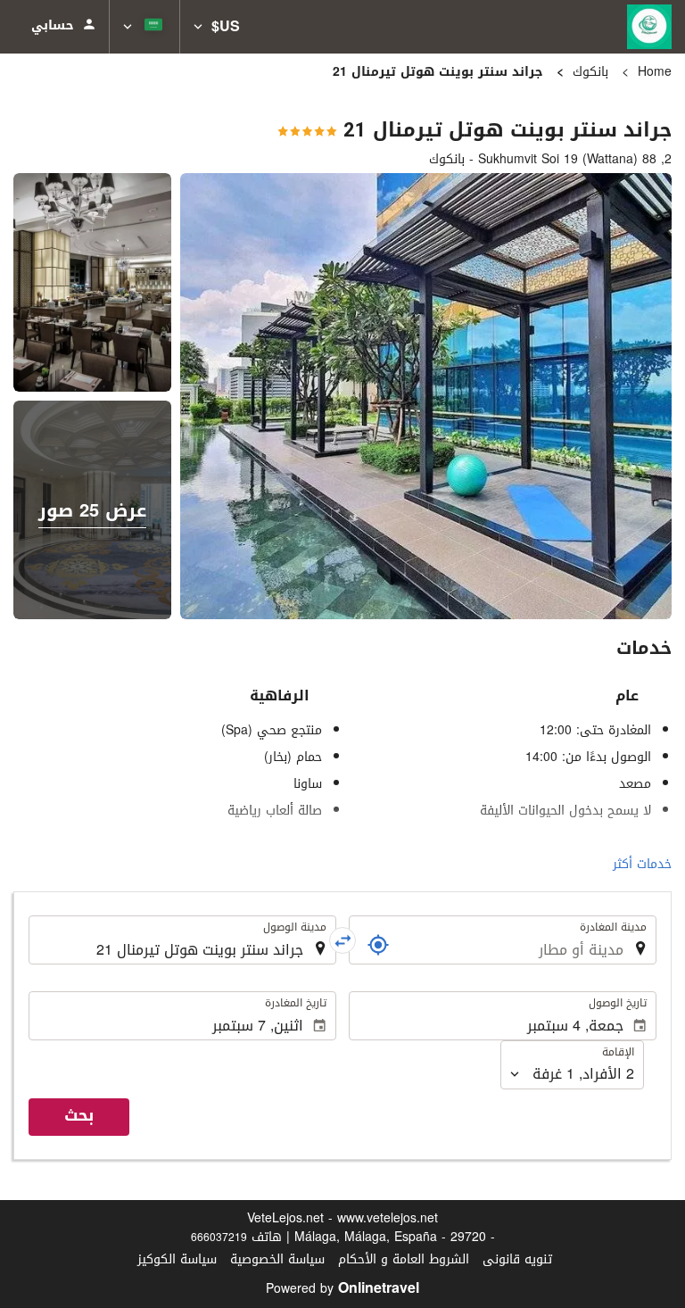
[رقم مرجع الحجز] (378, 944)
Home (655, 71)
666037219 (219, 1237)
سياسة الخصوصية (277, 1259)
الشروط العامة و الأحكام (403, 1259)
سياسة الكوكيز (177, 1259)
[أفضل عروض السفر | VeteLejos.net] (649, 27)
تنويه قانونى (517, 1259)
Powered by (342, 1289)
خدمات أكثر (642, 864)
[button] (216, 27)
